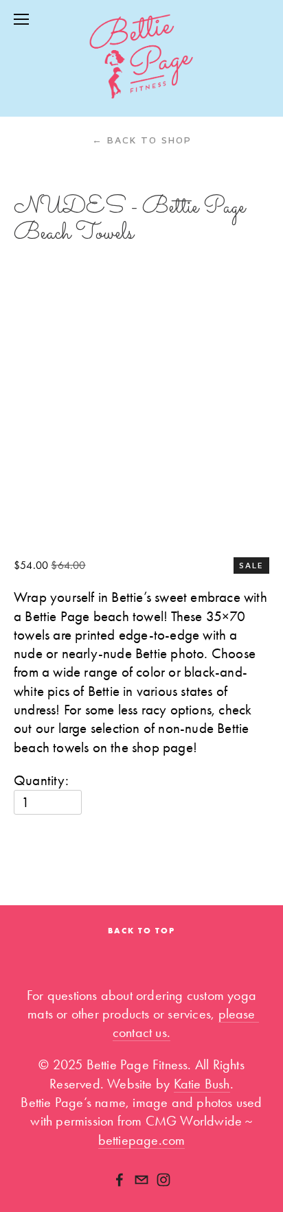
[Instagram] (163, 1180)
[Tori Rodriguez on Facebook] (119, 1180)
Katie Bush (202, 1084)
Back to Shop (142, 139)
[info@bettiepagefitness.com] (141, 1180)
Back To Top (141, 930)
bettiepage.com (141, 1140)
